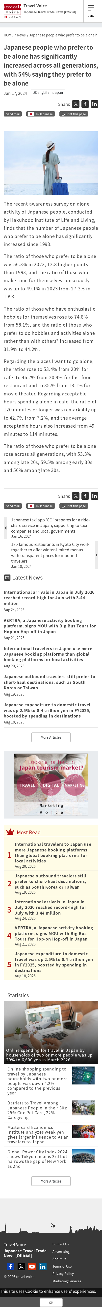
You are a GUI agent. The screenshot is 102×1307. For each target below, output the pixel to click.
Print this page (75, 114)
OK (51, 1302)
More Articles (51, 737)
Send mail (13, 114)
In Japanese (44, 114)
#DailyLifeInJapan (48, 92)
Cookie (31, 1291)
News (21, 34)
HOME (8, 34)
